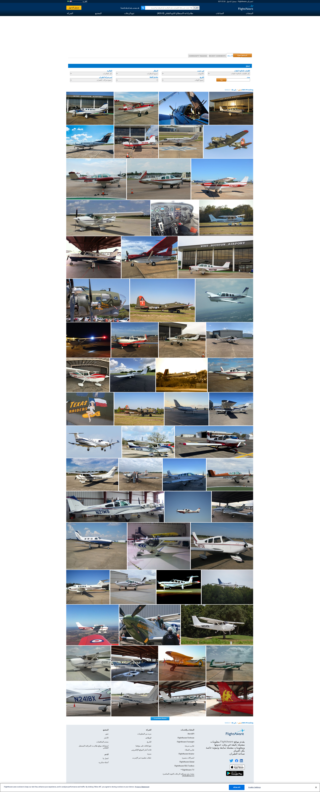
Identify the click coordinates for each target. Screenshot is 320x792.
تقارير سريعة (189, 746)
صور (106, 734)
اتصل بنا (105, 758)
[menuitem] (249, 13)
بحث (248, 77)
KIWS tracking (247, 90)
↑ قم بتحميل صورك (242, 55)
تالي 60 (234, 90)
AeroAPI (191, 734)
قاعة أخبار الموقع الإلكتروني (141, 750)
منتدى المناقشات (102, 742)
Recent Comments (217, 56)
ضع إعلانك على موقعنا (143, 746)
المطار (156, 71)
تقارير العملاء (189, 750)
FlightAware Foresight (185, 742)
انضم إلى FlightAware (245, 1)
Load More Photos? (160, 718)
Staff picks (154, 77)
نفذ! (221, 80)
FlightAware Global (187, 762)
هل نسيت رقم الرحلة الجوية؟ (129, 8)
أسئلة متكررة (103, 762)
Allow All (236, 787)
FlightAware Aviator (186, 754)
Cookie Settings (254, 787)
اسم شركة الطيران (105, 77)
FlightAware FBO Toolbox (184, 766)
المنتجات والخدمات (187, 730)
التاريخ (202, 77)
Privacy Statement (142, 787)
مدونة (149, 754)
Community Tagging (198, 56)
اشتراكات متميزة (188, 758)
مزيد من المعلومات (144, 734)
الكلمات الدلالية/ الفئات (242, 71)
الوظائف (148, 738)
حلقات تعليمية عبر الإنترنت (141, 758)
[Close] (316, 787)
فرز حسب (200, 71)
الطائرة (109, 71)
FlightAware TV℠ (187, 770)
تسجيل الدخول (232, 1)
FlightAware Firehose (186, 738)
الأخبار (106, 738)
